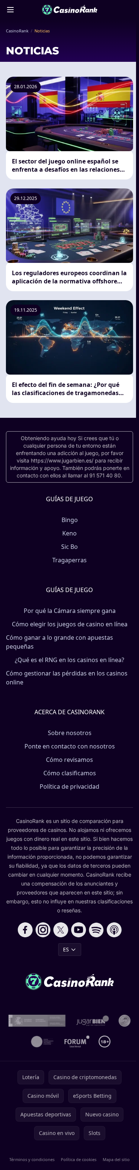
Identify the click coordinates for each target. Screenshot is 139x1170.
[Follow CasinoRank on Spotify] (96, 929)
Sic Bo (69, 547)
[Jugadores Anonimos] (124, 1021)
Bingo (70, 520)
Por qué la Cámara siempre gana (70, 611)
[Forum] (77, 1041)
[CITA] (42, 1041)
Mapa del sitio (116, 1159)
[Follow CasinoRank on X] (60, 929)
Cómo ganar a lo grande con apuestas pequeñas (59, 642)
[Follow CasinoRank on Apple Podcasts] (114, 929)
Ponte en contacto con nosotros (69, 746)
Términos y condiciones (31, 1159)
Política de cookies (78, 1159)
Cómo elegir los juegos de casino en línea (70, 624)
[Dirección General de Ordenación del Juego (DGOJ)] (37, 1021)
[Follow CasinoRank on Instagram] (43, 929)
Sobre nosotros (70, 733)
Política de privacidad (69, 786)
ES (66, 949)
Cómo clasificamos (69, 773)
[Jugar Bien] (92, 1021)
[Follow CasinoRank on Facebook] (25, 929)
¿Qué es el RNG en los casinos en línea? (69, 660)
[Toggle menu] (10, 9)
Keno (69, 533)
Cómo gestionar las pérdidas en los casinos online (67, 677)
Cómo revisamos (69, 760)
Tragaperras (69, 560)
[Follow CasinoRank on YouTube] (78, 929)
